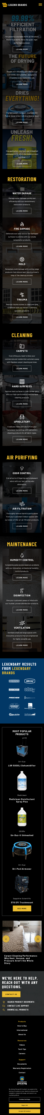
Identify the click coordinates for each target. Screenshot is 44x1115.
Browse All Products (18, 1010)
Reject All (25, 1105)
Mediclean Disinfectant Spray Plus (22, 800)
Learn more (22, 491)
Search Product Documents (20, 1002)
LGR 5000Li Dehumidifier (22, 765)
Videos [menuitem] (22, 1045)
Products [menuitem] (22, 1021)
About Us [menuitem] (22, 1034)
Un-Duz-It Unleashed (22, 835)
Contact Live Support (18, 1006)
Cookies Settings (24, 1099)
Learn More (22, 211)
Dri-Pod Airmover (22, 869)
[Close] (40, 1089)
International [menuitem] (22, 1030)
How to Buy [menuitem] (22, 1026)
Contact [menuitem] (22, 1072)
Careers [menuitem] (22, 1053)
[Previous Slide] (6, 938)
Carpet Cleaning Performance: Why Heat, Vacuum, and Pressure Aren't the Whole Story (21, 959)
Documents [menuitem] (22, 1064)
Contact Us (11, 994)
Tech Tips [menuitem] (22, 1049)
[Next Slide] (38, 938)
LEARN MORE (22, 49)
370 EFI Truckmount (22, 902)
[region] (22, 1100)
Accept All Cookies (24, 1111)
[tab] (14, 681)
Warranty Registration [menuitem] (22, 1068)
